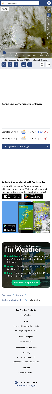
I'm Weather (26, 315)
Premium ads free (26, 373)
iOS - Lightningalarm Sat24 (26, 330)
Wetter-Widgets (26, 341)
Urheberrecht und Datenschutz (26, 361)
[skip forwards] (16, 64)
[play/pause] (10, 64)
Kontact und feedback (26, 357)
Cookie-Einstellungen (26, 385)
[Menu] (49, 3)
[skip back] (4, 64)
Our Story (26, 352)
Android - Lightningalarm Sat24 (26, 326)
